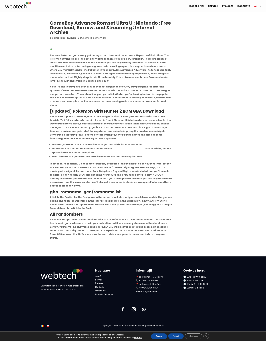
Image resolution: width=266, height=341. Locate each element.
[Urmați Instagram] (133, 309)
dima (56, 37)
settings (138, 337)
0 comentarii (98, 37)
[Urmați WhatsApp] (144, 309)
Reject (176, 336)
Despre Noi (196, 6)
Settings (193, 336)
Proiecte (227, 6)
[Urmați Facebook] (123, 309)
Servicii (213, 6)
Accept (159, 336)
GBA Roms (83, 37)
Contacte (243, 6)
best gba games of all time (128, 148)
